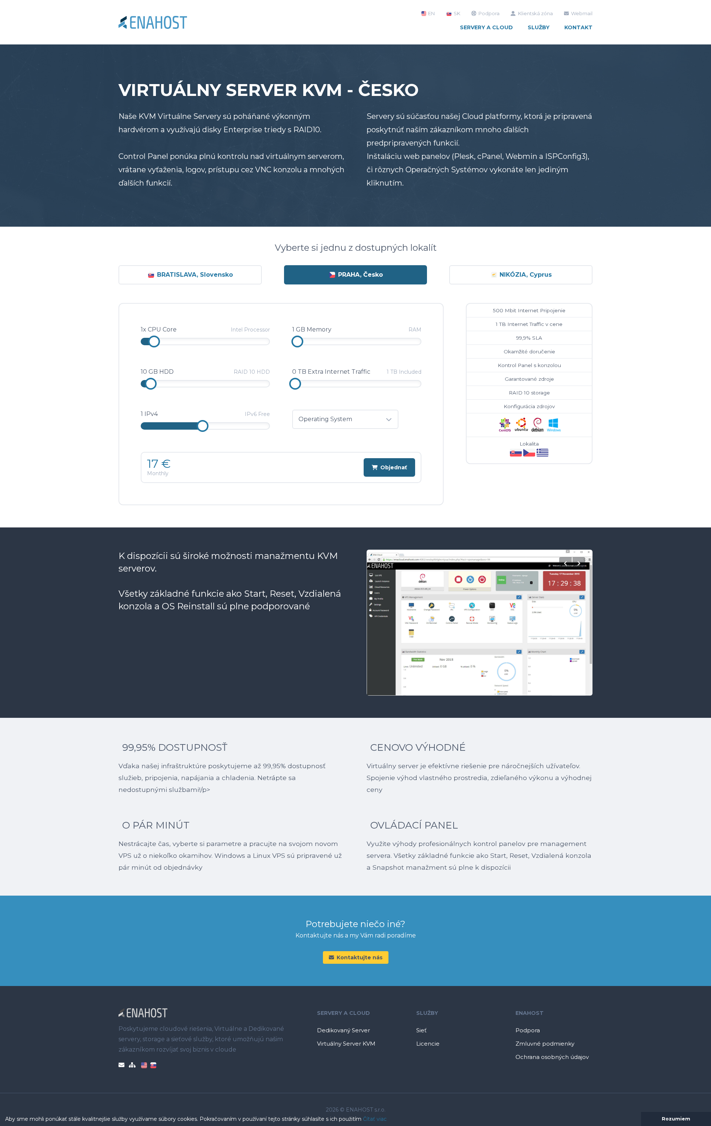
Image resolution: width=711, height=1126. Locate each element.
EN (431, 13)
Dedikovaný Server (343, 1030)
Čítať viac (375, 1119)
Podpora (489, 13)
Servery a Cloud (486, 27)
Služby (539, 27)
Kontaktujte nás (360, 957)
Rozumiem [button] (676, 1119)
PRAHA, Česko (359, 274)
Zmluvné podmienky (544, 1043)
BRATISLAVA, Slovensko (194, 274)
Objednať (393, 467)
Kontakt (578, 27)
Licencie (428, 1043)
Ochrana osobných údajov (552, 1056)
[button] (389, 1120)
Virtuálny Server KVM (346, 1043)
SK (456, 13)
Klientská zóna (535, 13)
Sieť (421, 1030)
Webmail (581, 13)
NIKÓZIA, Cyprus (525, 274)
